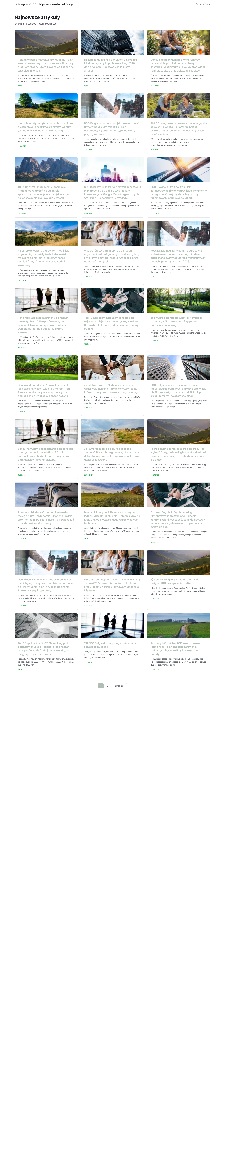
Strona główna (203, 4)
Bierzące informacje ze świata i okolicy (44, 4)
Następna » (119, 685)
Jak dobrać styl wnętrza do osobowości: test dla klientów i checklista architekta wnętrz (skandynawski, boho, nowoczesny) (46, 127)
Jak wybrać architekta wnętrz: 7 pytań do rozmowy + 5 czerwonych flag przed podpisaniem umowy (177, 321)
